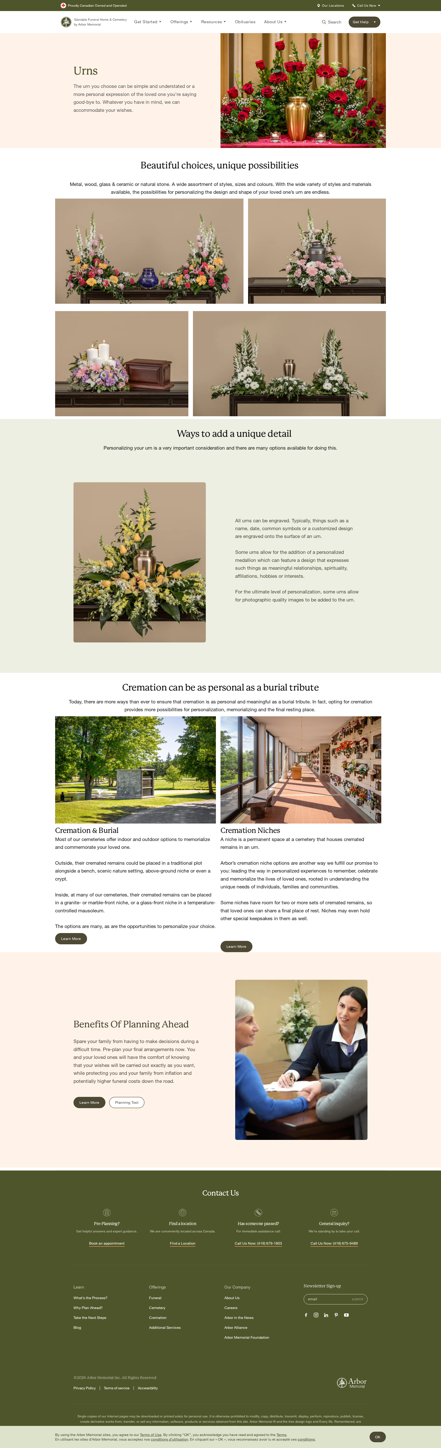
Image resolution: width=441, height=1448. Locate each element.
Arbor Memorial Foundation (246, 1337)
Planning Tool (127, 1102)
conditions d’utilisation (169, 1439)
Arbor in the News (239, 1317)
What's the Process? (90, 1298)
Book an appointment (106, 1243)
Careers (230, 1308)
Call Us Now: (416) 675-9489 (334, 1243)
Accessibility (148, 1388)
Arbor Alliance (235, 1327)
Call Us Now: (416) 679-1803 (258, 1243)
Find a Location (182, 1243)
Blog (77, 1327)
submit (357, 1299)
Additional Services (165, 1327)
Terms (281, 1434)
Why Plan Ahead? (88, 1308)
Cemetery (157, 1308)
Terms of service (117, 1388)
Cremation (158, 1317)
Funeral (155, 1298)
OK (377, 1437)
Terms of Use (150, 1434)
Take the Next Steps (90, 1317)
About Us (232, 1298)
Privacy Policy (85, 1388)
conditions (306, 1439)
